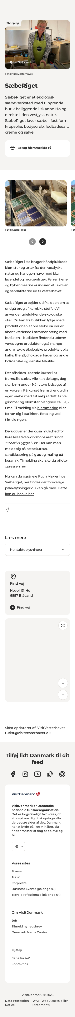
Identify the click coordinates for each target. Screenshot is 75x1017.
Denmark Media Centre (29, 932)
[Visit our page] (25, 774)
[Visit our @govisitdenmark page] (50, 774)
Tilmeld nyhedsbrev (27, 926)
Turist (16, 877)
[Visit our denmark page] (13, 774)
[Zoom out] (63, 695)
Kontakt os (20, 964)
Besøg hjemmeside (32, 148)
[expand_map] (63, 625)
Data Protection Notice (17, 1003)
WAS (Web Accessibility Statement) (50, 1003)
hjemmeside (47, 408)
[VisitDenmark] (26, 794)
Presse (17, 871)
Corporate (19, 883)
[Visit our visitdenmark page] (37, 774)
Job (14, 920)
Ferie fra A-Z (21, 958)
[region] (37, 660)
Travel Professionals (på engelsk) (36, 895)
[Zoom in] (63, 683)
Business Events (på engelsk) (34, 889)
